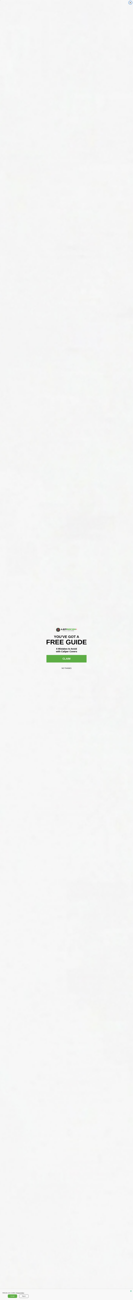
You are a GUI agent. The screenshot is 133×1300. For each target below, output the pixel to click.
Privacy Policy (20, 1293)
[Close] (131, 1291)
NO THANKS (66, 668)
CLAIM (66, 658)
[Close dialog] (130, 2)
